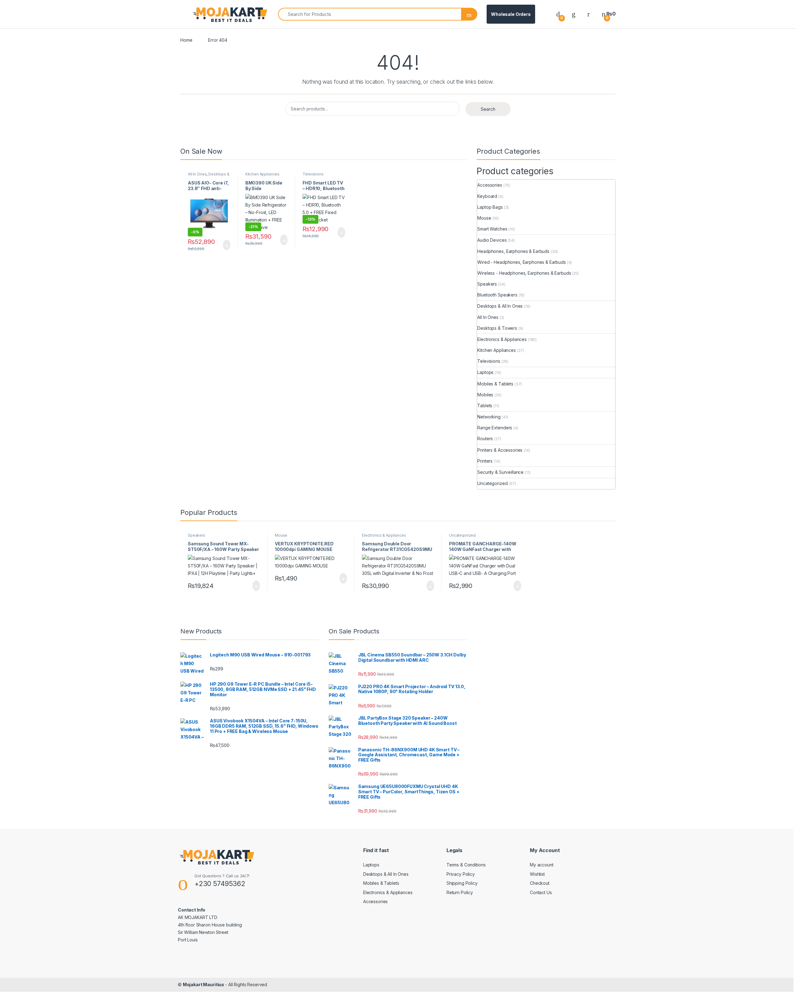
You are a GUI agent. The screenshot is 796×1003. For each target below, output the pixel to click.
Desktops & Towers (497, 328)
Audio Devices (492, 240)
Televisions (313, 174)
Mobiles (485, 394)
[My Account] (588, 14)
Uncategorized (492, 483)
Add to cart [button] (226, 245)
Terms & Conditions (466, 864)
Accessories (489, 185)
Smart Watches (492, 228)
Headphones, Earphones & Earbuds (513, 251)
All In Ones (197, 174)
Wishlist (537, 874)
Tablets (484, 405)
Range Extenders (494, 427)
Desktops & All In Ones (208, 176)
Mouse (484, 218)
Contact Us (541, 892)
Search (488, 109)
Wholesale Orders (511, 14)
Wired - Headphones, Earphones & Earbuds (521, 262)
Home (186, 40)
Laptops (485, 372)
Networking (489, 416)
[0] (558, 14)
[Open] (185, 14)
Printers (485, 461)
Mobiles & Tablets (495, 383)
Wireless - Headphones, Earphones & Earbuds (524, 273)
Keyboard (487, 196)
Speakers (487, 284)
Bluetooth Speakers (497, 294)
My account (541, 864)
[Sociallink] (180, 953)
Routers (485, 438)
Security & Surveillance (500, 472)
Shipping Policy (462, 883)
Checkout (539, 883)
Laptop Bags (489, 207)
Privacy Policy (461, 874)
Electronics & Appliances (502, 339)
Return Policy (460, 892)
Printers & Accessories (499, 450)
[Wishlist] (574, 14)
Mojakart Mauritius (204, 984)
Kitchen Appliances (262, 174)
